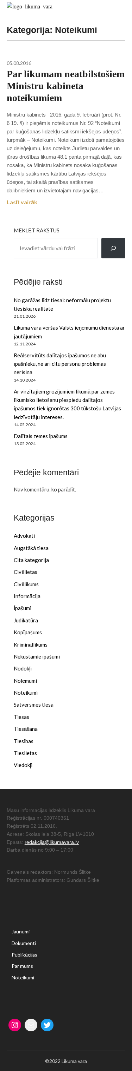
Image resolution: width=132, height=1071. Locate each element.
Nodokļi (23, 668)
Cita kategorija (31, 560)
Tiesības (23, 741)
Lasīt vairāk (22, 202)
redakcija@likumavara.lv (52, 842)
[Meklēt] (113, 248)
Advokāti (24, 536)
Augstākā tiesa (31, 548)
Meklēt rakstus (36, 230)
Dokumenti (24, 943)
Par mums (22, 966)
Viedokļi (23, 765)
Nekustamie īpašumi (37, 656)
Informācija (27, 596)
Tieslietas (25, 753)
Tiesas (21, 717)
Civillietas (25, 572)
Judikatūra (26, 620)
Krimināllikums (31, 644)
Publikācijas (24, 955)
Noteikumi (26, 692)
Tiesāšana (26, 729)
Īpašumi (22, 608)
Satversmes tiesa (34, 704)
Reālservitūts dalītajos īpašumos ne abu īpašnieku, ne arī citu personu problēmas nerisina (60, 364)
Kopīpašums (28, 632)
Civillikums (26, 584)
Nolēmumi (25, 680)
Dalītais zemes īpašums (41, 436)
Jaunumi (21, 931)
